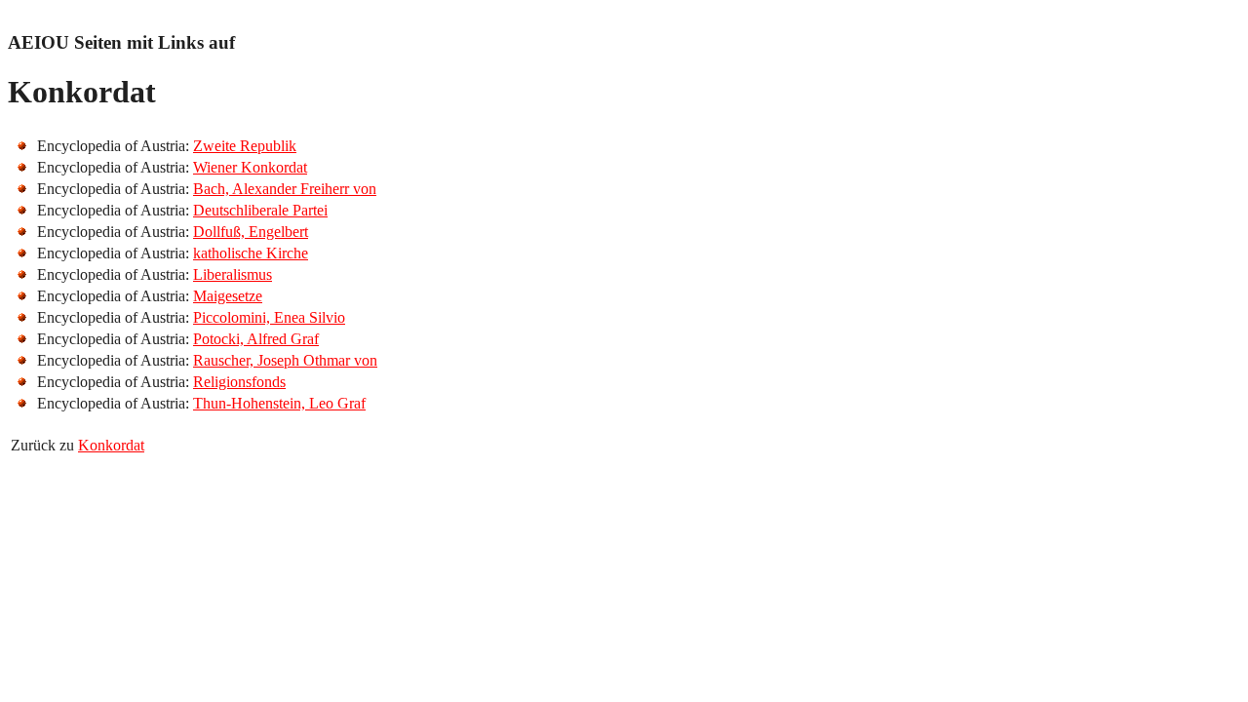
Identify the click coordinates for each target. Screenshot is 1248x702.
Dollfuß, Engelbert (250, 231)
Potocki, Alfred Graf (256, 339)
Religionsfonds (239, 381)
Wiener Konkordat (250, 167)
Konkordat (111, 445)
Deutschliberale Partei (260, 210)
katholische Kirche (250, 253)
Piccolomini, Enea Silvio (269, 317)
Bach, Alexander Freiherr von (284, 188)
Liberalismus (232, 274)
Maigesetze (227, 296)
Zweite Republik (244, 145)
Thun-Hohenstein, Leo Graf (279, 403)
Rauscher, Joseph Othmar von (285, 360)
